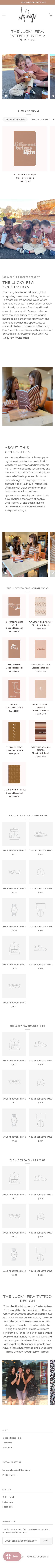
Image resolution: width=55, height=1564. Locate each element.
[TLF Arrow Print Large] (14, 774)
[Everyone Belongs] (41, 649)
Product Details (10, 1474)
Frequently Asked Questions (16, 1470)
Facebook (7, 1506)
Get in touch (8, 1497)
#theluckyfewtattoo (21, 1347)
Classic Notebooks (11, 1437)
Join (46, 1540)
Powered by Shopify (37, 1557)
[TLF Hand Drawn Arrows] (41, 689)
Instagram (7, 1502)
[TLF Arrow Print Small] (41, 606)
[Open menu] (7, 15)
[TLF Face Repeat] (14, 731)
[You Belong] (14, 649)
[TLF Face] (14, 689)
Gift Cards (7, 1442)
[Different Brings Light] (24, 148)
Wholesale (7, 1447)
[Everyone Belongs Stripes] (41, 731)
